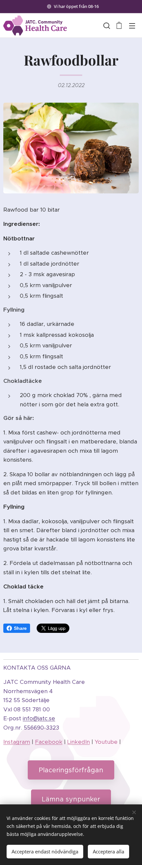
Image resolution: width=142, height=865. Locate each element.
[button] (106, 25)
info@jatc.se (39, 718)
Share (20, 628)
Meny (132, 25)
